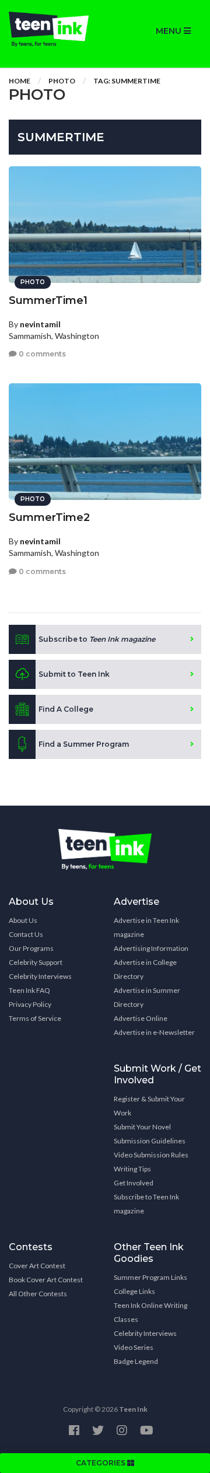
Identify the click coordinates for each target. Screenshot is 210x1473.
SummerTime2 (49, 517)
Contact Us (26, 934)
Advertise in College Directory (145, 969)
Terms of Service (35, 1018)
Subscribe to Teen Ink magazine (146, 1203)
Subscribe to (96, 639)
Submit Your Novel (142, 1126)
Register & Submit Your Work (149, 1105)
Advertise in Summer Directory (147, 997)
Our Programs (31, 948)
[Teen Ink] (52, 29)
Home (19, 80)
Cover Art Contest (37, 1265)
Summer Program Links (150, 1277)
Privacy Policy (30, 1004)
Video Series (133, 1347)
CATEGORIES (101, 1462)
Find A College (65, 709)
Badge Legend (136, 1361)
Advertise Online (140, 1018)
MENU (170, 31)
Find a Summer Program (83, 744)
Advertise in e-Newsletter (154, 1032)
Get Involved (133, 1182)
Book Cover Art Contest (46, 1279)
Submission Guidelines (150, 1140)
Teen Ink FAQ (29, 990)
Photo (61, 80)
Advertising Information (151, 948)
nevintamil (40, 324)
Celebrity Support (35, 962)
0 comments (41, 353)
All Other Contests (38, 1293)
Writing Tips (132, 1168)
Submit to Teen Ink (74, 674)
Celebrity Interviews (40, 976)
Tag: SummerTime (126, 80)
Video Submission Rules (151, 1154)
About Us (23, 920)
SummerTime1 (48, 300)
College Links (134, 1291)
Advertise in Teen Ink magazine (146, 927)
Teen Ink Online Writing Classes (150, 1312)
